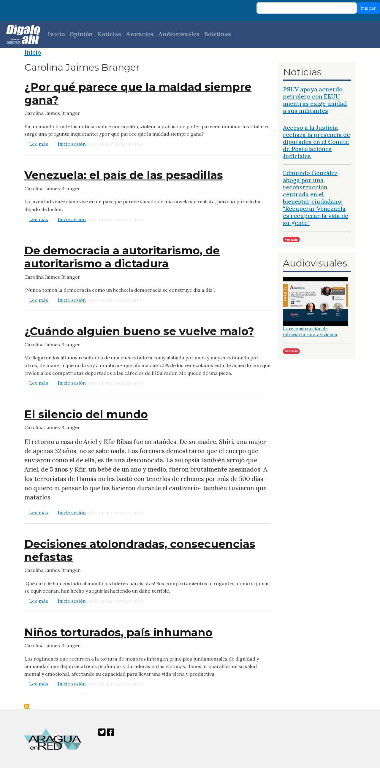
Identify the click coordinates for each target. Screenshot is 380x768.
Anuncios (139, 34)
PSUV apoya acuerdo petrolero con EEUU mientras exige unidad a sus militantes (315, 99)
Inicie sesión (72, 144)
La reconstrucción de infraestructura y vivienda (310, 331)
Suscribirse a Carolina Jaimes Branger (26, 706)
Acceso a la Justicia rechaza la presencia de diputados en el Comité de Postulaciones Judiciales (316, 142)
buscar (368, 8)
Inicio (56, 34)
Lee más (38, 144)
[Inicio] (20, 34)
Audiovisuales (179, 34)
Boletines (217, 34)
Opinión (81, 34)
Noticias (109, 34)
